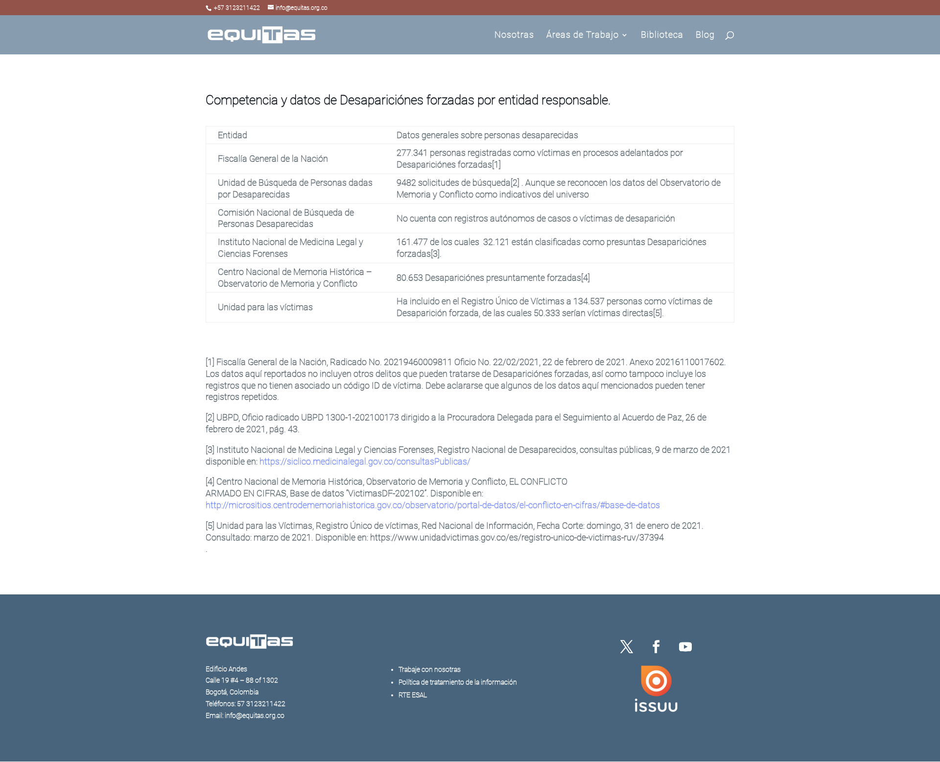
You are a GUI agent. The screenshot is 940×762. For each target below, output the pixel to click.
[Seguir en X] (626, 647)
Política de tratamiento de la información (458, 682)
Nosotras (514, 35)
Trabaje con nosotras (430, 669)
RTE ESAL (413, 695)
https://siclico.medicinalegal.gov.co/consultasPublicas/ (364, 461)
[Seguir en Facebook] (656, 647)
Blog (705, 35)
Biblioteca (662, 35)
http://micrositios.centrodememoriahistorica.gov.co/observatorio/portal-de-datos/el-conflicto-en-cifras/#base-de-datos (433, 505)
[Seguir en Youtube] (685, 647)
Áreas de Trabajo (582, 35)
